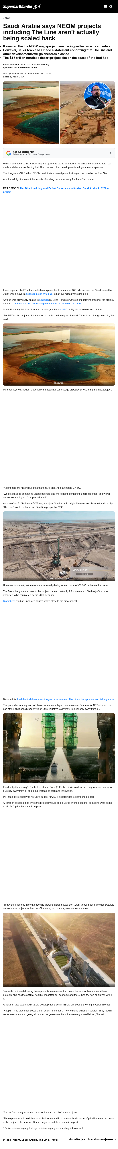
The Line (44, 1139)
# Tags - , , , (30, 1139)
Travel (6, 18)
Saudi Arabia (29, 1139)
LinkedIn (44, 300)
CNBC (63, 309)
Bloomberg (9, 601)
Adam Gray (18, 76)
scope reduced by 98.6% (39, 294)
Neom (16, 1139)
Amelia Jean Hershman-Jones (91, 1139)
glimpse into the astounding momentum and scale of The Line (47, 303)
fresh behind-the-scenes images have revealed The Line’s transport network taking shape (65, 699)
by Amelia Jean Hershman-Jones (20, 67)
